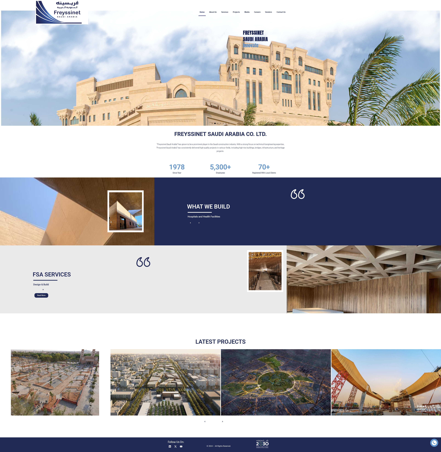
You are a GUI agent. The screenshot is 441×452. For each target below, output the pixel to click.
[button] (212, 123)
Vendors (268, 12)
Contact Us (281, 12)
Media (247, 12)
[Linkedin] (169, 446)
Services (224, 12)
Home (202, 12)
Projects (236, 12)
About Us (213, 12)
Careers (257, 12)
